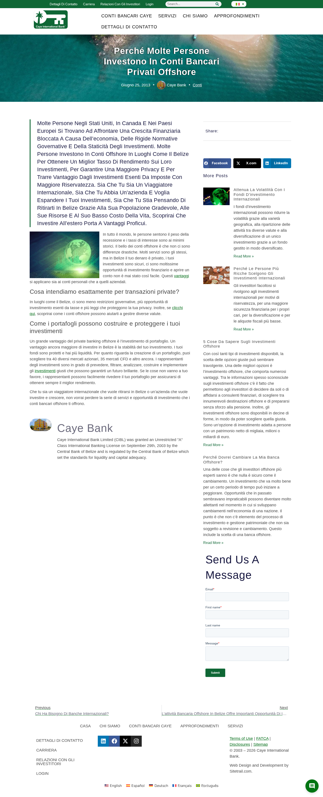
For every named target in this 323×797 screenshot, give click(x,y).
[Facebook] (114, 741)
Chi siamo (195, 15)
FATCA (262, 738)
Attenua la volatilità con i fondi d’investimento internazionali (259, 194)
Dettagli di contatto (63, 4)
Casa (85, 726)
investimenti (45, 371)
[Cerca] (217, 4)
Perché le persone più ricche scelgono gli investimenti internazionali (259, 273)
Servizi (167, 15)
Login (149, 4)
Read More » (244, 256)
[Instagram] (136, 741)
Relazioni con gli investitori (120, 4)
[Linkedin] (103, 741)
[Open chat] (312, 786)
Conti (197, 85)
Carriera (89, 4)
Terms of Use (241, 738)
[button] (217, 163)
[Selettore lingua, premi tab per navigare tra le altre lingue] (238, 4)
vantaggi (181, 276)
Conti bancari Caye (126, 15)
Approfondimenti (237, 15)
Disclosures (240, 744)
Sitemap (260, 744)
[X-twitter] (125, 741)
